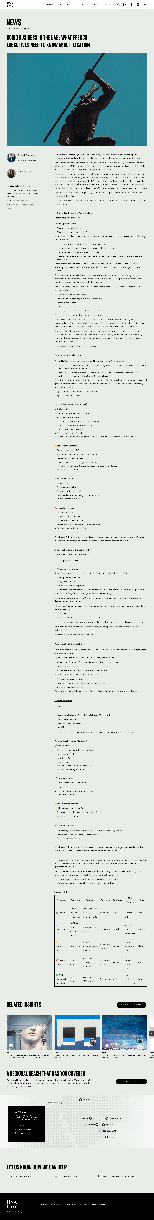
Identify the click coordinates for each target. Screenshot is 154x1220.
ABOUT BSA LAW (46, 4)
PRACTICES (71, 4)
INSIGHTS (83, 4)
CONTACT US (107, 4)
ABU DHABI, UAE (88, 1123)
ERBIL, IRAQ (81, 1098)
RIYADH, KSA (82, 1117)
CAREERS (94, 4)
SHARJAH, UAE (105, 1123)
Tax (26, 201)
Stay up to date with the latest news (118, 1176)
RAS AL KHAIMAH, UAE (109, 1117)
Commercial (19, 201)
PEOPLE (60, 4)
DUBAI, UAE (99, 1129)
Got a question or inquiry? (19, 1176)
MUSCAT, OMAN (108, 1136)
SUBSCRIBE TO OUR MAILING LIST (67, 1176)
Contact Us (131, 1081)
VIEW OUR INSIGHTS (131, 1005)
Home (9, 29)
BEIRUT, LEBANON (52, 1102)
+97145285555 (23, 1125)
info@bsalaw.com (25, 1129)
